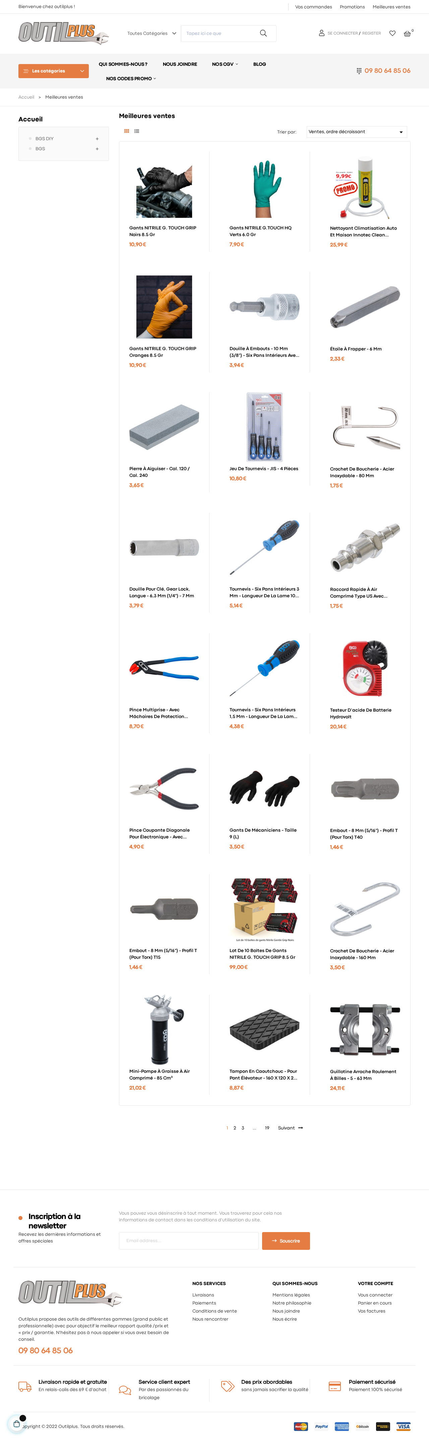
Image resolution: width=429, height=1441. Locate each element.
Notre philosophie (291, 1303)
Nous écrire (284, 1319)
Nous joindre (286, 1311)
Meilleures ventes (392, 7)
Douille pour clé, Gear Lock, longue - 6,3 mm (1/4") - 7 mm (161, 592)
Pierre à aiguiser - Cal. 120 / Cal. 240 (159, 472)
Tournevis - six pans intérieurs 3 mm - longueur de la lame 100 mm (264, 593)
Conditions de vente (214, 1311)
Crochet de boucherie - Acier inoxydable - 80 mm (362, 472)
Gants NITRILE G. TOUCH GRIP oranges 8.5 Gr (162, 352)
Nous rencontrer (210, 1319)
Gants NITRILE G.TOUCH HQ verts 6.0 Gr (261, 231)
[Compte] (322, 33)
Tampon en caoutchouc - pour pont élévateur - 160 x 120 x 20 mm (263, 1075)
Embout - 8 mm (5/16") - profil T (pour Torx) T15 (163, 954)
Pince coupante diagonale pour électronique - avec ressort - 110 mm (159, 834)
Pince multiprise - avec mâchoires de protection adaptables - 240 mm (156, 714)
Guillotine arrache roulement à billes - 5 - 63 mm (363, 1075)
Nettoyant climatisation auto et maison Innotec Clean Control (363, 232)
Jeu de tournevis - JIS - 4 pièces (264, 469)
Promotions (352, 7)
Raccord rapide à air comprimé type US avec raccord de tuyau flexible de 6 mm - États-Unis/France (364, 594)
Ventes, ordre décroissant (357, 132)
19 (267, 1128)
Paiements (204, 1303)
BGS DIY (45, 139)
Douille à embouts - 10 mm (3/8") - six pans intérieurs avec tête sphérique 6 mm (264, 353)
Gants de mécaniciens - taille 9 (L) (263, 833)
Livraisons (203, 1295)
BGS (40, 149)
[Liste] (136, 132)
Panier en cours (375, 1303)
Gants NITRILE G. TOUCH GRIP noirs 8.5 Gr (162, 231)
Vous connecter (375, 1295)
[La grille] (126, 132)
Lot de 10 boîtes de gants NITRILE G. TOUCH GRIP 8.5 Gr (262, 954)
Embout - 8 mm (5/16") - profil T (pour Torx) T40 (364, 834)
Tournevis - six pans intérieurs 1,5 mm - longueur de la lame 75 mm (263, 714)
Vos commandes (313, 7)
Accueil (30, 119)
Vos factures (371, 1311)
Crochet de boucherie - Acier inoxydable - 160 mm (362, 954)
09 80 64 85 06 (388, 71)
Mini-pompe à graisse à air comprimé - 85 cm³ (159, 1074)
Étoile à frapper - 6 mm (356, 349)
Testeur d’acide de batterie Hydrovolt (360, 713)
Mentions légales (291, 1295)
